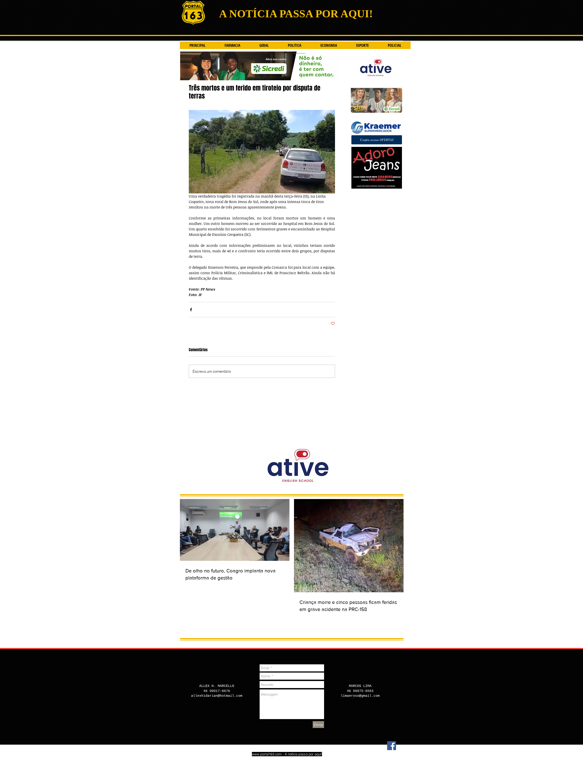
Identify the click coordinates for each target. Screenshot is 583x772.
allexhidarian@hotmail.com (216, 696)
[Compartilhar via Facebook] (191, 309)
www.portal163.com (267, 754)
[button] (376, 139)
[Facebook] (391, 745)
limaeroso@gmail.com (360, 696)
